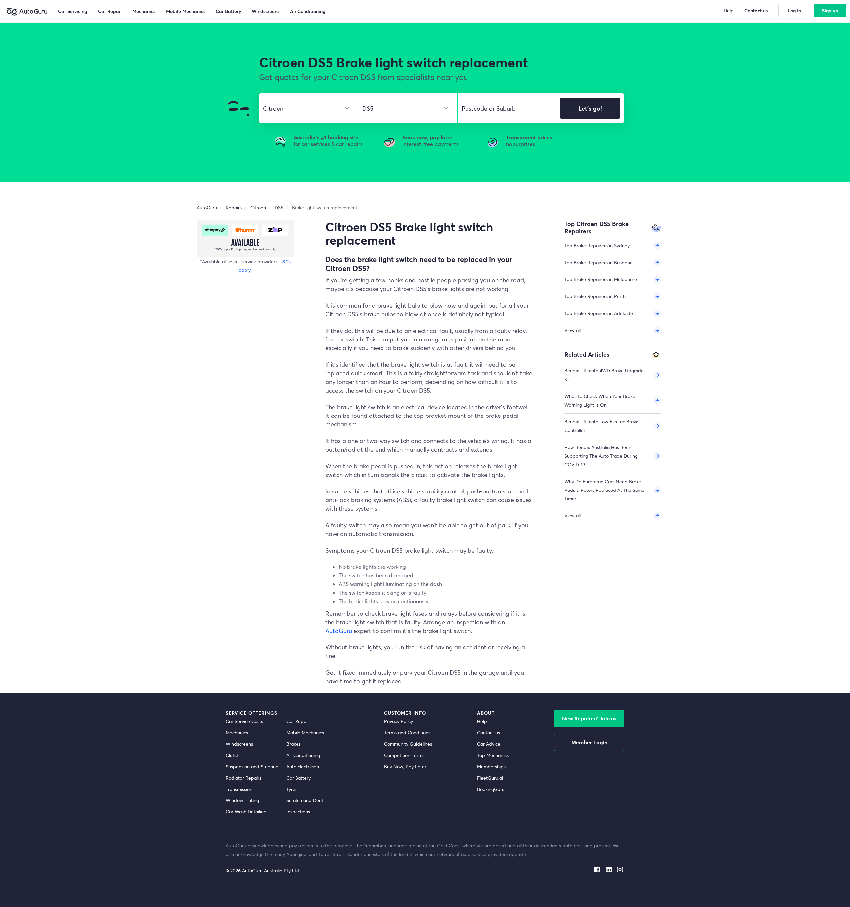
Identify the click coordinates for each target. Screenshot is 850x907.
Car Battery (298, 778)
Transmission (239, 789)
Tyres (291, 789)
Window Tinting (242, 800)
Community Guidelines (408, 744)
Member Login (589, 742)
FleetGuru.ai (490, 778)
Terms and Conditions (407, 732)
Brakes (293, 744)
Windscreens (239, 744)
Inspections (298, 811)
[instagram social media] (620, 868)
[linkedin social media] (608, 868)
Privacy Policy (398, 721)
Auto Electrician (302, 766)
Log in (794, 10)
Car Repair (297, 721)
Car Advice (488, 744)
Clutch (232, 755)
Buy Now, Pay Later (405, 766)
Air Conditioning (303, 755)
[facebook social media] (597, 868)
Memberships (491, 766)
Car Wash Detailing (246, 811)
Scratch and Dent (304, 800)
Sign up (830, 10)
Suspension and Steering (252, 766)
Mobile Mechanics (305, 732)
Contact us (488, 732)
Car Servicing (72, 11)
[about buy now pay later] (245, 238)
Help (482, 721)
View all (572, 330)
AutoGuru (338, 631)
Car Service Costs (244, 721)
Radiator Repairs (243, 778)
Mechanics (237, 732)
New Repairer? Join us (589, 718)
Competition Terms (404, 755)
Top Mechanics (493, 755)
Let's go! (590, 108)
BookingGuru (491, 789)
